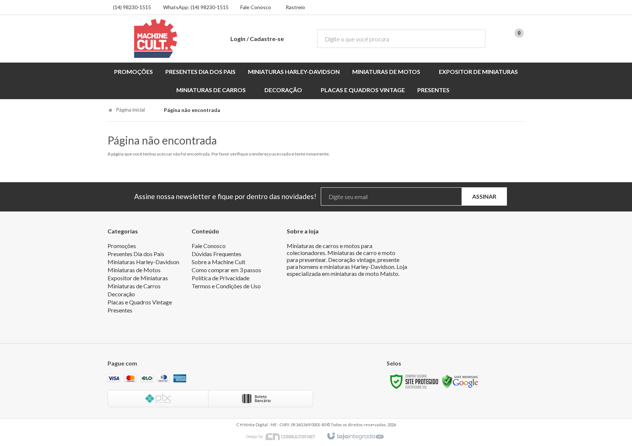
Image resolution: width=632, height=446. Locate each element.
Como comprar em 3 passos (226, 269)
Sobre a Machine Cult (218, 261)
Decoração (121, 294)
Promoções (122, 245)
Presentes (120, 310)
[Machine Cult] (156, 38)
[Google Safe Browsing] (460, 381)
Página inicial (130, 109)
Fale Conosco (255, 7)
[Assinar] (484, 196)
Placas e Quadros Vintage (140, 302)
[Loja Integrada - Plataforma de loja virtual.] (355, 436)
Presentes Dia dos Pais (136, 253)
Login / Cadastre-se (257, 38)
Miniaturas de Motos (134, 269)
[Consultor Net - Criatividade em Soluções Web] (284, 436)
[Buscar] (474, 39)
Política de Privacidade (220, 277)
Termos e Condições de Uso (226, 285)
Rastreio (295, 7)
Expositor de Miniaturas (138, 277)
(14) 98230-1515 (132, 7)
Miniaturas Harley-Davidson (143, 261)
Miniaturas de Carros (134, 285)
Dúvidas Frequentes (216, 253)
